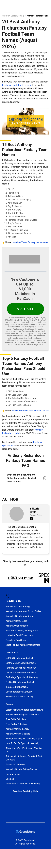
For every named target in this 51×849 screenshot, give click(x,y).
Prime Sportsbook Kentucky (19, 696)
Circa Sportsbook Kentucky (19, 691)
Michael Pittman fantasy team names (30, 410)
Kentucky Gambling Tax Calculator (22, 714)
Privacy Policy (13, 774)
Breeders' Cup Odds (16, 640)
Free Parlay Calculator (16, 724)
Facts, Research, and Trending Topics (24, 738)
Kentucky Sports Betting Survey (21, 769)
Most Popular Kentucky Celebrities (23, 645)
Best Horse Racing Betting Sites (22, 630)
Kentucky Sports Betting (18, 606)
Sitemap (10, 779)
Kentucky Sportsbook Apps (19, 616)
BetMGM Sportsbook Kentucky (21, 663)
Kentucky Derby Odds (16, 621)
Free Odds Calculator (16, 719)
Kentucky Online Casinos (18, 733)
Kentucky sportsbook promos (16, 85)
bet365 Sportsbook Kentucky (20, 658)
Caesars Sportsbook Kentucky (21, 672)
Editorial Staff (12, 52)
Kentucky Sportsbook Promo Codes (23, 611)
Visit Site (25, 309)
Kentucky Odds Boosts (17, 625)
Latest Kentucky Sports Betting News (24, 709)
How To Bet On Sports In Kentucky (23, 743)
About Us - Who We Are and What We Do (24, 750)
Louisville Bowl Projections (19, 635)
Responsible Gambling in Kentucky (23, 783)
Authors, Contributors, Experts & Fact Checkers (24, 758)
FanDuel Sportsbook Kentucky (21, 682)
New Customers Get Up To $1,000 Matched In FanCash (24, 289)
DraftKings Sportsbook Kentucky (22, 677)
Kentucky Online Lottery (17, 729)
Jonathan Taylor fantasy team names (30, 242)
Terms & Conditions (15, 764)
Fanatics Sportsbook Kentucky (21, 667)
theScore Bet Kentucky (17, 687)
